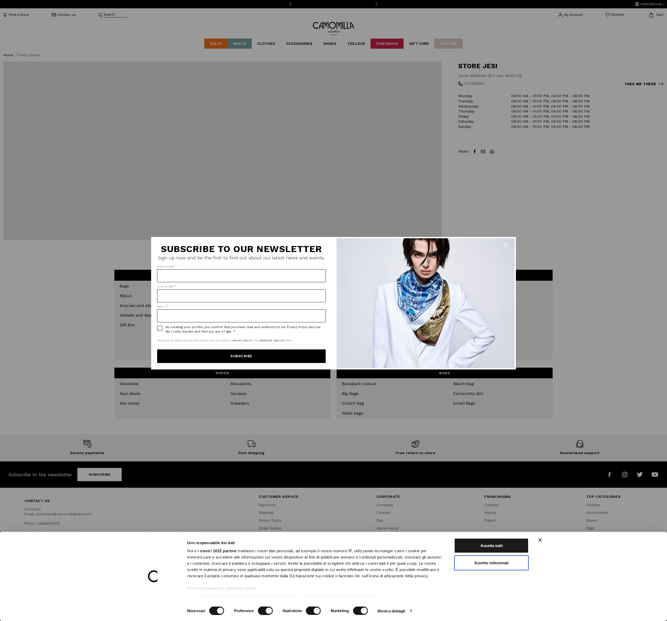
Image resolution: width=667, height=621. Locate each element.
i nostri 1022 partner (217, 551)
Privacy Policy (242, 340)
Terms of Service (272, 340)
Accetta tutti (491, 545)
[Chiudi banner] (540, 540)
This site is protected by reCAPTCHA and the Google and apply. (225, 340)
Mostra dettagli (391, 611)
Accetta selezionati (491, 562)
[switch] (265, 610)
